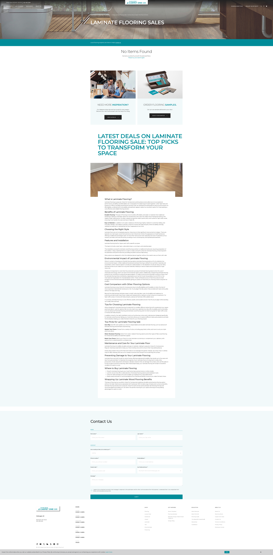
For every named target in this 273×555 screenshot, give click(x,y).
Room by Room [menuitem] (219, 514)
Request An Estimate (252, 6)
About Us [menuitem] (217, 511)
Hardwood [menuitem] (147, 516)
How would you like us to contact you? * (100, 449)
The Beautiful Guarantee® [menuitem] (198, 519)
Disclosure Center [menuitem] (219, 527)
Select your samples (158, 115)
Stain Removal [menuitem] (195, 511)
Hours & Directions (237, 6)
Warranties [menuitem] (194, 522)
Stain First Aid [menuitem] (195, 514)
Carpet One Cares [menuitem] (219, 516)
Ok (227, 552)
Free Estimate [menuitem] (148, 527)
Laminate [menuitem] (147, 522)
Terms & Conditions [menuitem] (220, 522)
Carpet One (93, 15)
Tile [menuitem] (146, 524)
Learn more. (109, 552)
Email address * (141, 458)
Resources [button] (29, 6)
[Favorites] (263, 6)
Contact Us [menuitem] (218, 519)
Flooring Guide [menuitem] (195, 516)
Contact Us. (118, 42)
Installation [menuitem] (194, 524)
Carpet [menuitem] (146, 519)
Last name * (140, 433)
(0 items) (266, 6)
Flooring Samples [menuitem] (172, 514)
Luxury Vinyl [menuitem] (148, 514)
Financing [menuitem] (147, 530)
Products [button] (9, 6)
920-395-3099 (26, 2)
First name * (93, 433)
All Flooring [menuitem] (19, 6)
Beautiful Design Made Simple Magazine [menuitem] (176, 517)
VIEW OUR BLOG (111, 117)
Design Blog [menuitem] (171, 520)
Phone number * (94, 458)
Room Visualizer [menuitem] (172, 511)
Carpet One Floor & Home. (47, 547)
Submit (136, 496)
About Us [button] (38, 6)
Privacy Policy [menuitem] (218, 524)
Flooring (101, 15)
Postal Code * (93, 467)
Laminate (107, 15)
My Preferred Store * (142, 467)
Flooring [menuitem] (147, 511)
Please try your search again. (136, 57)
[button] (261, 6)
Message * (93, 476)
